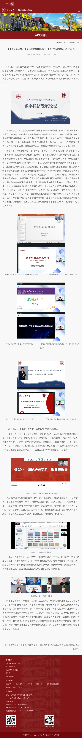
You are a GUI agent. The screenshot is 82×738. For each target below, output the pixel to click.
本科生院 (29, 684)
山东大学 (9, 684)
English (6, 4)
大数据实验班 (10, 676)
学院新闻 (72, 42)
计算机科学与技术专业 (13, 663)
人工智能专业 (10, 667)
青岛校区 (19, 684)
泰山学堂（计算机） (12, 670)
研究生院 (39, 684)
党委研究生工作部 (53, 684)
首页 (65, 42)
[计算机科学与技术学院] (17, 10)
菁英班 (8, 673)
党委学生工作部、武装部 (14, 687)
